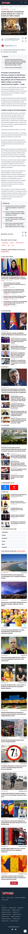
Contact (3, 897)
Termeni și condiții (9, 897)
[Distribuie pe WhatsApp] (22, 41)
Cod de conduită (5, 899)
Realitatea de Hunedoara (6, 914)
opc (9, 245)
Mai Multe (14, 883)
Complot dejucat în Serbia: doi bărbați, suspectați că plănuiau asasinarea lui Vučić (15, 207)
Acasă (3, 6)
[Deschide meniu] (25, 2)
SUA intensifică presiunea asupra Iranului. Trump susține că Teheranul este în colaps (15, 219)
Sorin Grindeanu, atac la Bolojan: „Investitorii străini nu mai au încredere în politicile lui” (14, 284)
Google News (5, 251)
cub (13, 245)
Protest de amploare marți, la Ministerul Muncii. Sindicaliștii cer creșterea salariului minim (18, 456)
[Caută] (21, 2)
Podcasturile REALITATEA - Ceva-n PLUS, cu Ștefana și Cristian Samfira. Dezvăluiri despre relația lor (13, 686)
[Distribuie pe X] (25, 41)
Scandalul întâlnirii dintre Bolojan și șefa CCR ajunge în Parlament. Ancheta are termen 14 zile (18, 406)
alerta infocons (20, 242)
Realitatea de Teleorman (6, 912)
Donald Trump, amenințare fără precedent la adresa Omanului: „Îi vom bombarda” (15, 297)
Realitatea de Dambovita (6, 918)
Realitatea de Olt (16, 912)
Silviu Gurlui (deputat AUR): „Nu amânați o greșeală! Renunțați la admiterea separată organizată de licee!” (19, 413)
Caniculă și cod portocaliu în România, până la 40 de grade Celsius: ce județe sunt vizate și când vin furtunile (13, 877)
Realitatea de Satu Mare (15, 916)
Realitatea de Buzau (5, 916)
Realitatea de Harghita (6, 910)
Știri (6, 6)
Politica (3, 280)
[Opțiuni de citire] (25, 931)
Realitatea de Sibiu (5, 920)
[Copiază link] (22, 38)
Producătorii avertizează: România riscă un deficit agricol (17, 477)
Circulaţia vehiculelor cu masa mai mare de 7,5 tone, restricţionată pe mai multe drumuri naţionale (13, 767)
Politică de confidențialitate (20, 897)
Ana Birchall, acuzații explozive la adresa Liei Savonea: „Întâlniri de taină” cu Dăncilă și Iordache (13, 278)
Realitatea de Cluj (14, 39)
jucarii (12, 242)
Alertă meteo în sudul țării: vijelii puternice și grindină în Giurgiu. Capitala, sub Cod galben (14, 604)
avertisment (5, 242)
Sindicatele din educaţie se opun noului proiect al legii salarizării (12, 740)
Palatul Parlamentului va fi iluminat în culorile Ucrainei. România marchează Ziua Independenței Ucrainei (13, 714)
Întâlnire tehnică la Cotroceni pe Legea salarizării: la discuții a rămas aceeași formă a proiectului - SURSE (18, 421)
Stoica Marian (23, 710)
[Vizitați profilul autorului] (2, 39)
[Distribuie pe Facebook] (25, 38)
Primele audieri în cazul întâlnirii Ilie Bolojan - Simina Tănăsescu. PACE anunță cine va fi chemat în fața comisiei (18, 398)
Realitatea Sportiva (12, 907)
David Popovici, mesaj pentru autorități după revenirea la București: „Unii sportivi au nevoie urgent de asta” (15, 303)
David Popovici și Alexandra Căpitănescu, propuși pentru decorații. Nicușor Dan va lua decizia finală (14, 822)
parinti (3, 245)
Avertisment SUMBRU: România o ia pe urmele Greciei (19, 469)
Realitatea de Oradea (14, 920)
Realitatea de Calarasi (16, 910)
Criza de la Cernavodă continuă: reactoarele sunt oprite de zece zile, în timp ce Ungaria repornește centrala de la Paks (13, 449)
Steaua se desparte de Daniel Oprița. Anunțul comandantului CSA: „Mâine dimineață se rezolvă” (15, 213)
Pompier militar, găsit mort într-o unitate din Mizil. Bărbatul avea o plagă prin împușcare (13, 850)
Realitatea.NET (4, 907)
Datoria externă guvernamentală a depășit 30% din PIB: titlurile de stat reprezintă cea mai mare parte (19, 463)
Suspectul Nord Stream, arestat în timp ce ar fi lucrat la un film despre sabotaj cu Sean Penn (14, 795)
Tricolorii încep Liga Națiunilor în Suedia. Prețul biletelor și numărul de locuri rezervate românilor (13, 631)
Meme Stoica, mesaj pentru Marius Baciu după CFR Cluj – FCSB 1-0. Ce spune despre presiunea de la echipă (14, 224)
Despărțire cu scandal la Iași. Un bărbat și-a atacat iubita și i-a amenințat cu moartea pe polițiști (18, 362)
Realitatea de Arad (16, 918)
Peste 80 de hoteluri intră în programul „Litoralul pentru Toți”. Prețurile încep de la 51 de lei (13, 576)
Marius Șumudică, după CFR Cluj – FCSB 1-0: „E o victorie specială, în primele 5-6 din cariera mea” (13, 659)
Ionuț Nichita (24, 572)
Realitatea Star (20, 907)
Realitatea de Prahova (17, 914)
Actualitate (11, 6)
